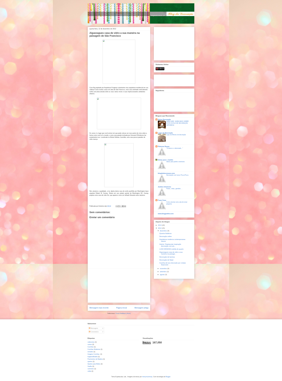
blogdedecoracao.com (166, 173)
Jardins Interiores (164, 187)
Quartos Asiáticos (165, 233)
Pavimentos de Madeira (95, 359)
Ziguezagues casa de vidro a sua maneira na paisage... (171, 253)
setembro (163, 271)
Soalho (90, 366)
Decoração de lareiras (167, 257)
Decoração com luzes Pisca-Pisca (177, 175)
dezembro (163, 231)
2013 (160, 225)
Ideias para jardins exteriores (175, 161)
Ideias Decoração (164, 119)
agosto (162, 274)
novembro (163, 268)
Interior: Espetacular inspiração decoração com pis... (170, 245)
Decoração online (165, 236)
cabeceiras (91, 342)
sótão (89, 371)
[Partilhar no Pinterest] (125, 206)
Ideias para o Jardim (165, 160)
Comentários (94, 332)
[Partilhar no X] (121, 206)
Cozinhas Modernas (94, 349)
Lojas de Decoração (165, 133)
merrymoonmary (147, 376)
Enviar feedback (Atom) (123, 313)
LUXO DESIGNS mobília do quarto (171, 249)
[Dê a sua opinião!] (119, 206)
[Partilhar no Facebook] (123, 206)
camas (90, 344)
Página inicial (121, 308)
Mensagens (94, 328)
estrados (90, 352)
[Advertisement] (118, 285)
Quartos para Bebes (94, 364)
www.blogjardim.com (165, 213)
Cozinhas (91, 347)
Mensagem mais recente (99, 308)
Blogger (168, 376)
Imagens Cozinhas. (94, 354)
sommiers (91, 369)
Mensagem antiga (141, 308)
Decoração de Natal (166, 260)
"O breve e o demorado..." (174, 148)
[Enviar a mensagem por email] (117, 206)
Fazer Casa (162, 200)
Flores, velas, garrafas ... (174, 188)
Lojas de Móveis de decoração (176, 135)
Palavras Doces (163, 146)
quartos (90, 361)
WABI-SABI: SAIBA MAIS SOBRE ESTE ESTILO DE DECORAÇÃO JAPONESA (177, 123)
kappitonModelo (93, 356)
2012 (160, 228)
